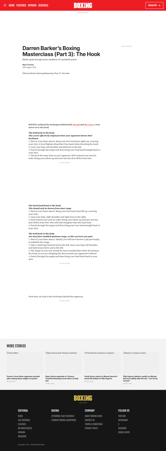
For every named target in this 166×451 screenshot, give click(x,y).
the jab (76, 124)
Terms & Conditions (94, 424)
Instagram (123, 420)
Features (21, 5)
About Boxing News (93, 416)
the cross (88, 124)
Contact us (90, 420)
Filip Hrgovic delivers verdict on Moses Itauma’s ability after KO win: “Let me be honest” (140, 378)
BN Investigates (25, 428)
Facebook (122, 428)
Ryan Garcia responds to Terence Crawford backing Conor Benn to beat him (62, 378)
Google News (124, 432)
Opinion (32, 5)
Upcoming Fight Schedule (62, 416)
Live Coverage (24, 420)
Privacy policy (91, 428)
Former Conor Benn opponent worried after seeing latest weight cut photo (23, 377)
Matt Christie (28, 65)
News (12, 5)
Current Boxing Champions (63, 420)
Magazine (152, 5)
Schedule (43, 5)
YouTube (122, 416)
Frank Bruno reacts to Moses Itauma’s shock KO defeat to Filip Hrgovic (100, 377)
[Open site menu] (5, 5)
